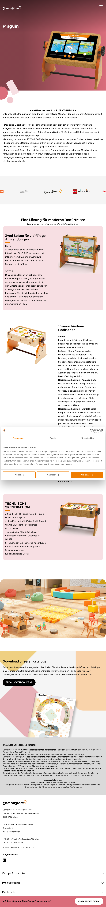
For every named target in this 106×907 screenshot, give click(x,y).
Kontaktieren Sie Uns (89, 901)
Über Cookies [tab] (87, 438)
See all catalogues (17, 682)
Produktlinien (11, 882)
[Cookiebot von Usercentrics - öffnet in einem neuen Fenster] (91, 431)
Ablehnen (19, 475)
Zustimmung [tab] (18, 438)
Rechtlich (8, 892)
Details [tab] (53, 438)
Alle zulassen (87, 475)
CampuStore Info (13, 873)
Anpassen (51, 475)
